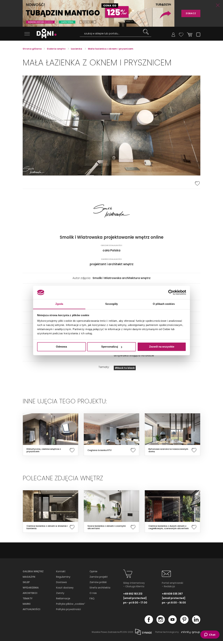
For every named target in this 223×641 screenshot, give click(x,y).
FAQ (92, 598)
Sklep (26, 582)
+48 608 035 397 (172, 593)
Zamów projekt (99, 577)
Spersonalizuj (109, 346)
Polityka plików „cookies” (70, 604)
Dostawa (61, 582)
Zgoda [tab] (59, 303)
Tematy (27, 598)
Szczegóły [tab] (111, 303)
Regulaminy (63, 577)
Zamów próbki (98, 582)
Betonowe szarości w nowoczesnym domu (168, 450)
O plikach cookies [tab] (164, 303)
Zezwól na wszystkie (161, 346)
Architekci (30, 593)
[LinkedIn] (196, 623)
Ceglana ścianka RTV (99, 450)
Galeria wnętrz (33, 571)
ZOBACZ (191, 13)
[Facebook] (149, 623)
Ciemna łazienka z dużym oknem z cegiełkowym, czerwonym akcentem (168, 527)
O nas (93, 593)
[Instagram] (160, 623)
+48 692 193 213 (132, 593)
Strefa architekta (100, 587)
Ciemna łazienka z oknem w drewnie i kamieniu (47, 527)
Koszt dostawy (65, 587)
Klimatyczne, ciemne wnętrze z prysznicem (43, 450)
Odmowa (61, 346)
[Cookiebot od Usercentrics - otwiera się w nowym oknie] (171, 292)
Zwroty (60, 593)
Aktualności (31, 609)
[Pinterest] (184, 623)
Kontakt (61, 571)
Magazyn (29, 577)
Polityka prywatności (68, 609)
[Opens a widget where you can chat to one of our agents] (210, 635)
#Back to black (125, 368)
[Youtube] (172, 623)
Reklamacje (63, 598)
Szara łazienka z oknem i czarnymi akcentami (106, 527)
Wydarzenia (31, 587)
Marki (26, 604)
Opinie (93, 571)
